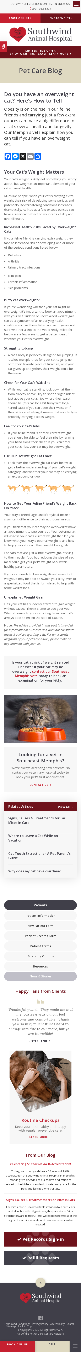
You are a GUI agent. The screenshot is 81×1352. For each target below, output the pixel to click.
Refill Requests (43, 1258)
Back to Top (25, 1326)
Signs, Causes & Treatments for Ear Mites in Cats (36, 820)
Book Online (20, 18)
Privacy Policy (40, 1324)
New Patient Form (40, 926)
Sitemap (11, 1326)
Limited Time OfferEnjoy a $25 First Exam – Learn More (39, 52)
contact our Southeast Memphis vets (42, 673)
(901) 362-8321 (41, 8)
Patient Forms (40, 946)
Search (71, 1324)
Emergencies (60, 18)
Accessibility (57, 1324)
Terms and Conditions (17, 1324)
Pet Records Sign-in (43, 1239)
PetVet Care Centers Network (47, 1333)
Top (40, 1283)
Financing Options (40, 956)
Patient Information (40, 916)
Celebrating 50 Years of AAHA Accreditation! (40, 1164)
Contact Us (38, 785)
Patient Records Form (40, 936)
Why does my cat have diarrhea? (34, 871)
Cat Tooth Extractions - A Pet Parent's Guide (39, 855)
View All (64, 807)
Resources (40, 966)
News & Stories (40, 976)
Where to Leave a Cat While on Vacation (33, 838)
